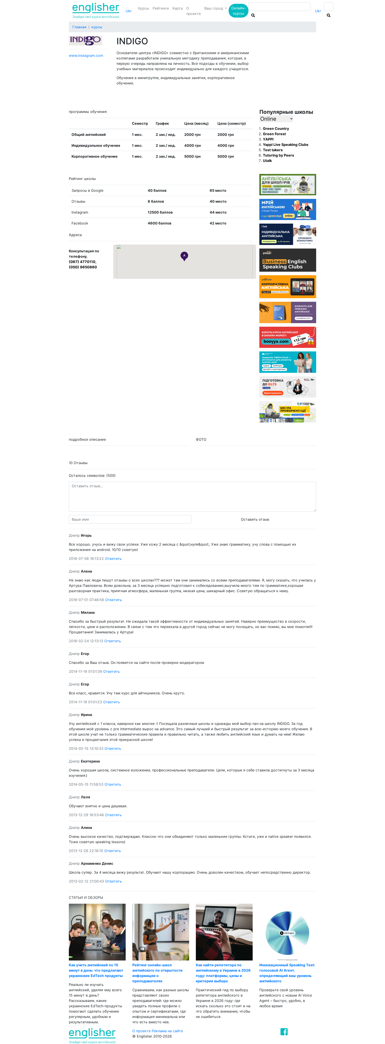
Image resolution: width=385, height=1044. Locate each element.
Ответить (113, 558)
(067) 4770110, (82, 261)
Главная (79, 27)
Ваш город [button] (214, 8)
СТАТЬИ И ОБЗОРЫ (86, 897)
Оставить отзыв (255, 519)
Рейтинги (161, 8)
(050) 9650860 (83, 267)
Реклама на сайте (167, 1031)
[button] (184, 256)
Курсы (143, 8)
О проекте (193, 11)
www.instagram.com (86, 55)
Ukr (129, 11)
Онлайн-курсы (238, 11)
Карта (177, 8)
